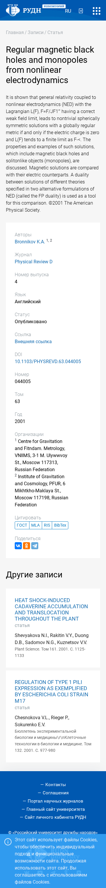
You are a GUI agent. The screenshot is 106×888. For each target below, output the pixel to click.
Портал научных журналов (55, 801)
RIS (47, 525)
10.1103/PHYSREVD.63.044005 (48, 361)
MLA (35, 525)
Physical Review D (34, 261)
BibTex (60, 525)
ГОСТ (22, 525)
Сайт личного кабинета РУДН (55, 817)
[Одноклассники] (26, 545)
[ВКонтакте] (18, 545)
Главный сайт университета (55, 809)
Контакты (55, 784)
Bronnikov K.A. (30, 242)
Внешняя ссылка (33, 341)
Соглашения (56, 793)
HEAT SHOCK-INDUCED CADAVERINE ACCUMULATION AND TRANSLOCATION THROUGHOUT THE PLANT (51, 609)
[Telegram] (34, 545)
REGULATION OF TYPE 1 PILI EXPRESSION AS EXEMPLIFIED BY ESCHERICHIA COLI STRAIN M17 (51, 691)
